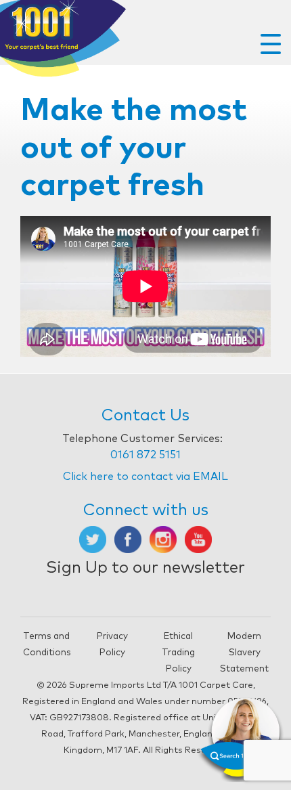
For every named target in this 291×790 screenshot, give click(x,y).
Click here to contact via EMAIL (145, 476)
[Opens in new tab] (92, 538)
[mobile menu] (271, 44)
